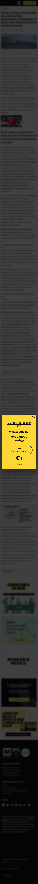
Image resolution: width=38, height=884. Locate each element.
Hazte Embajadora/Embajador (19, 450)
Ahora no (19, 464)
